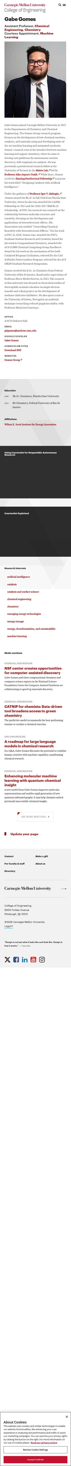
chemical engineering (19, 599)
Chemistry (33, 29)
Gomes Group (13, 360)
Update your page (24, 834)
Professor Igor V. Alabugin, (46, 193)
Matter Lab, (43, 170)
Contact (8, 856)
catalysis (12, 584)
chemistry (13, 606)
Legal (8, 926)
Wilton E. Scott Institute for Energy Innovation (30, 424)
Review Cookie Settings (35, 1449)
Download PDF (12, 350)
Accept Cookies (35, 1459)
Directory (9, 870)
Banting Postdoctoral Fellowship (35, 178)
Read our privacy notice (44, 1442)
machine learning (17, 636)
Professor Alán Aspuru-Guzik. (22, 174)
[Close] (67, 1417)
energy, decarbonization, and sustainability (31, 629)
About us (40, 863)
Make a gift (42, 856)
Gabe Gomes (11, 340)
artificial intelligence (18, 577)
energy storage (15, 621)
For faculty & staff (14, 863)
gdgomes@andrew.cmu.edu (20, 330)
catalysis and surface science (23, 592)
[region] (35, 1439)
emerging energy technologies (24, 614)
